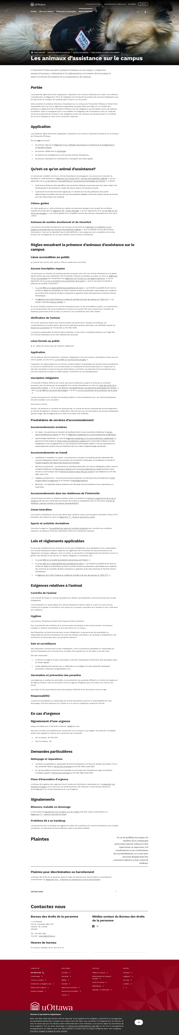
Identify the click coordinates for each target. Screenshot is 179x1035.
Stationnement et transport (101, 977)
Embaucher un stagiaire (41, 984)
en (138, 11)
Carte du (98, 982)
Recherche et (70, 991)
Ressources (38, 987)
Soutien (37, 991)
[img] (38, 4)
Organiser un (100, 990)
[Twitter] (97, 926)
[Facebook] (93, 926)
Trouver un (37, 980)
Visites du (98, 973)
